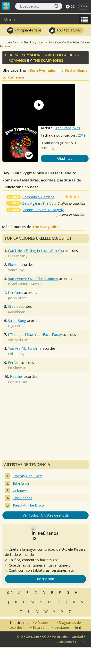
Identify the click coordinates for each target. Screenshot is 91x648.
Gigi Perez (16, 325)
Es (83, 6)
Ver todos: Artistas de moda (46, 515)
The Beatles (22, 498)
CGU (45, 636)
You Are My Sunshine (24, 348)
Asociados (64, 641)
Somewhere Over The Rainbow (33, 278)
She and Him (18, 340)
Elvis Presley (17, 256)
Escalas (38, 627)
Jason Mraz (17, 298)
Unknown (20, 490)
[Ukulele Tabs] (6, 5)
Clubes (80, 641)
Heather (16, 376)
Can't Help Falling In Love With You (36, 250)
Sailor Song (17, 320)
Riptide (13, 264)
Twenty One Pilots (27, 476)
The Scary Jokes (67, 128)
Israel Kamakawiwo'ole (26, 283)
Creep (13, 306)
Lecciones (62, 627)
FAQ (20, 636)
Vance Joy (16, 270)
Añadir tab (65, 158)
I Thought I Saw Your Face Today (35, 334)
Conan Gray (17, 381)
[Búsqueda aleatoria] (73, 7)
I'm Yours (15, 292)
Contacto (32, 636)
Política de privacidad (67, 636)
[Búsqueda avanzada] (68, 7)
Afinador (42, 622)
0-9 (9, 592)
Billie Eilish (21, 483)
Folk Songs (16, 353)
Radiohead (16, 311)
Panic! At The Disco (28, 505)
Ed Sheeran (17, 367)
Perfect (14, 362)
